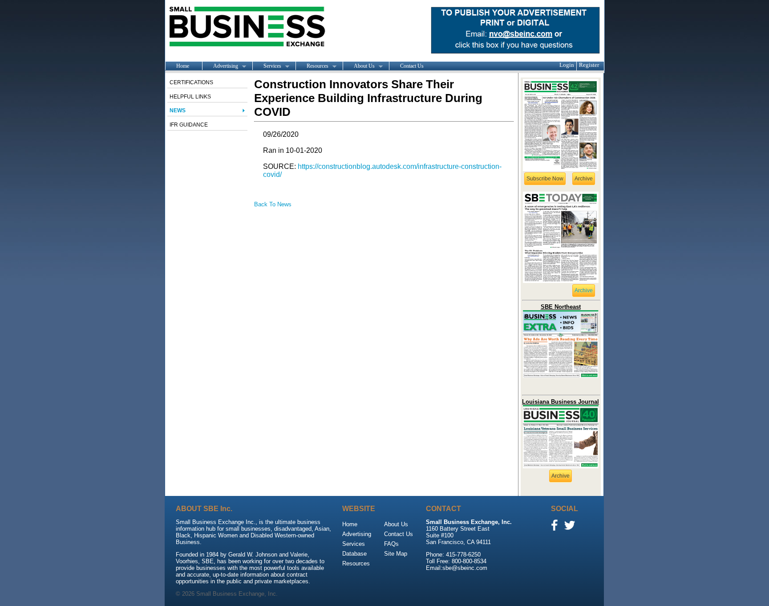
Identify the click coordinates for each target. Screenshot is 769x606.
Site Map (395, 553)
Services (266, 66)
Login (566, 64)
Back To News (272, 204)
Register (589, 64)
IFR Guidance (189, 125)
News (178, 110)
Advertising (220, 66)
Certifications (191, 82)
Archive (584, 179)
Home (182, 66)
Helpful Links (190, 97)
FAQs (391, 543)
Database (354, 553)
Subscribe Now (544, 179)
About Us (359, 66)
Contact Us (412, 66)
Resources (311, 66)
